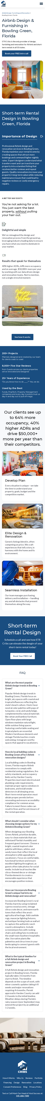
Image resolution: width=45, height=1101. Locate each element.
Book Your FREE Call (22, 656)
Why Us (20, 1078)
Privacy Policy (35, 1087)
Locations (37, 1082)
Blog (25, 1087)
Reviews (29, 1078)
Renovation (26, 1082)
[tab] (19, 136)
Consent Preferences (12, 1087)
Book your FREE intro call (16, 53)
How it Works (9, 1078)
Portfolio (38, 1078)
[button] (42, 3)
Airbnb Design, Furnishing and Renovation (16, 13)
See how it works (22, 337)
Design (17, 1082)
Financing (7, 1082)
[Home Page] (3, 4)
